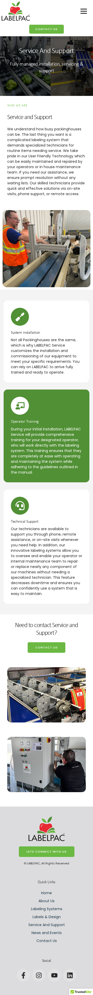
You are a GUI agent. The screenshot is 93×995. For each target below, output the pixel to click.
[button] (83, 11)
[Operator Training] (20, 406)
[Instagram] (38, 975)
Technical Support (24, 522)
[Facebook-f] (23, 975)
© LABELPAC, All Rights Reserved (46, 863)
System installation (25, 333)
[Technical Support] (20, 506)
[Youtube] (54, 975)
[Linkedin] (69, 975)
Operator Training (25, 422)
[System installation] (20, 317)
